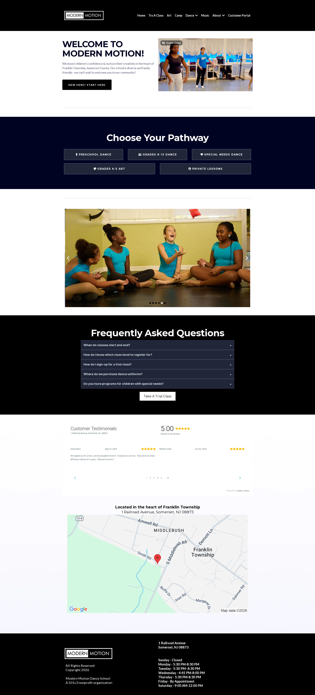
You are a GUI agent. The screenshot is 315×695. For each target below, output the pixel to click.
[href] (157, 564)
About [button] (216, 15)
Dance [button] (190, 15)
